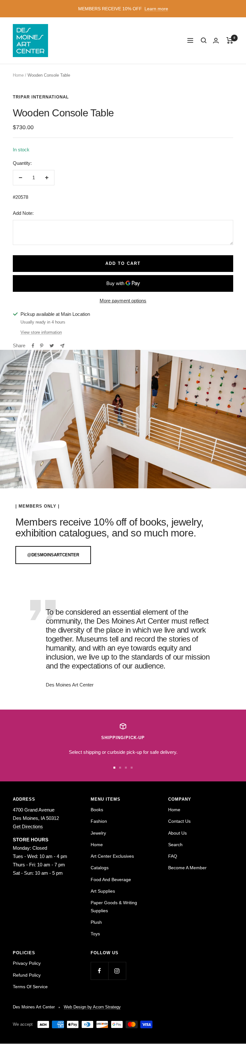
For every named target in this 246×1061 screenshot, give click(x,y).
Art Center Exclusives (112, 856)
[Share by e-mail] (62, 346)
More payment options (123, 300)
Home (18, 75)
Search (175, 844)
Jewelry (98, 833)
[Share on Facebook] (33, 345)
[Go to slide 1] (114, 768)
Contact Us (179, 821)
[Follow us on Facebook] (99, 971)
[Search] (204, 40)
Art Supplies (103, 891)
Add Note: (23, 213)
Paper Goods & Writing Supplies (114, 906)
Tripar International (41, 97)
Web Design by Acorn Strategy (92, 1007)
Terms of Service (30, 986)
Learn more (156, 8)
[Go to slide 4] (132, 768)
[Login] (216, 40)
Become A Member (187, 867)
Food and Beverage (111, 879)
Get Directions (28, 826)
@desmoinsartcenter (53, 554)
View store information (41, 332)
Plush (96, 922)
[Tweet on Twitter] (51, 345)
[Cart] (229, 40)
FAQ (172, 856)
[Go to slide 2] (120, 768)
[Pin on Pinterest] (41, 345)
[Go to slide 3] (126, 768)
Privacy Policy (27, 963)
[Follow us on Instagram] (117, 971)
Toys (95, 933)
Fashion (99, 821)
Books (97, 809)
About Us (177, 833)
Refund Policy (27, 975)
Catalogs (100, 867)
